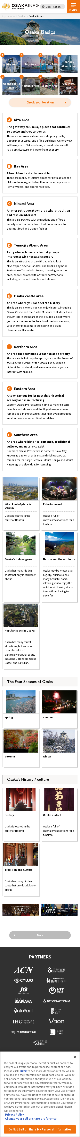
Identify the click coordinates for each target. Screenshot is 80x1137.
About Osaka (17, 16)
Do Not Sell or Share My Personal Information (40, 1129)
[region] (40, 1094)
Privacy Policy (14, 1114)
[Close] (75, 1056)
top (4, 16)
